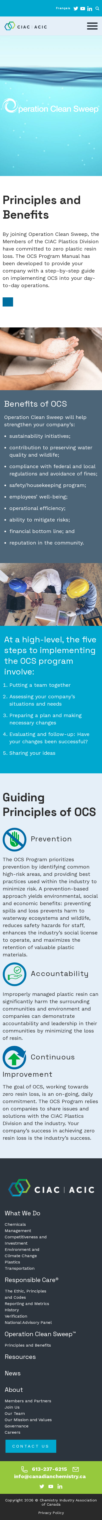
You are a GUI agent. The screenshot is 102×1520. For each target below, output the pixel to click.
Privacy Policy (51, 1513)
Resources (20, 1357)
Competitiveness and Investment (26, 1240)
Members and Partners (28, 1400)
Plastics (12, 1262)
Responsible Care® (32, 1280)
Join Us (12, 1407)
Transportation (20, 1268)
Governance (17, 1425)
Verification (16, 1316)
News (13, 1373)
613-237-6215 (49, 1469)
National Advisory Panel (28, 1322)
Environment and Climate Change (22, 1252)
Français (63, 8)
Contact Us (30, 1446)
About (14, 1390)
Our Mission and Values (28, 1419)
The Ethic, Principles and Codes (25, 1294)
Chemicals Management (18, 1227)
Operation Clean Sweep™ (40, 1334)
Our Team (15, 1413)
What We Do (22, 1213)
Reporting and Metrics (27, 1303)
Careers (12, 1432)
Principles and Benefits (28, 1345)
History (12, 1309)
